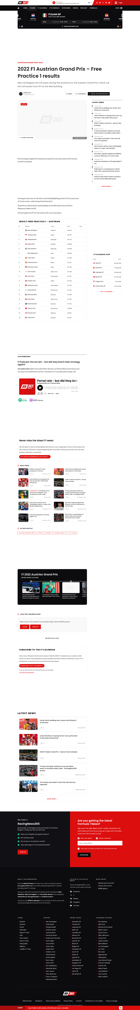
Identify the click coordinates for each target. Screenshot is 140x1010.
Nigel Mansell (102, 954)
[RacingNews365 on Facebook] (100, 2)
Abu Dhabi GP (76, 974)
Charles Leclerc (47, 897)
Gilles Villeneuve (103, 935)
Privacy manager (111, 1001)
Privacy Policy (68, 1001)
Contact (79, 1001)
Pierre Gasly (50, 960)
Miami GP (75, 930)
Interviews (66, 8)
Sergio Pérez (50, 949)
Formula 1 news (59, 533)
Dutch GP (75, 952)
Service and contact (105, 886)
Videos (75, 8)
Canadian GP (76, 932)
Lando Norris (22, 897)
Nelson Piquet (102, 968)
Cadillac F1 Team (25, 949)
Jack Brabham (103, 971)
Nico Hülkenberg (51, 965)
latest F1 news (28, 883)
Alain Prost (101, 924)
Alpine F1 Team (25, 932)
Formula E (93, 8)
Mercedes (23, 930)
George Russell (33, 897)
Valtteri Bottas (50, 954)
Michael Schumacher (105, 927)
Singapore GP (76, 963)
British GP (75, 943)
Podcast (83, 8)
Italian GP (75, 954)
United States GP (77, 965)
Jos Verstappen (103, 946)
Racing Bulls (23, 943)
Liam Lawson (50, 971)
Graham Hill (102, 965)
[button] (33, 17)
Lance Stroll (50, 963)
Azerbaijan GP (76, 960)
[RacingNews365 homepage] (19, 8)
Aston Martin (24, 938)
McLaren (22, 924)
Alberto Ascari (102, 930)
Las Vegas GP (76, 968)
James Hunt (102, 938)
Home (25, 8)
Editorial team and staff (106, 883)
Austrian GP (76, 941)
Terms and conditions (53, 1001)
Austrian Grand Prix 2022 (30, 62)
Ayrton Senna (102, 932)
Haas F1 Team (24, 941)
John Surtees (102, 974)
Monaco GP (76, 935)
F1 (67, 533)
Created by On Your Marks (94, 1001)
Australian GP (76, 921)
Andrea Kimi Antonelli (53, 938)
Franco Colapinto (51, 976)
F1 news (32, 8)
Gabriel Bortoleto (51, 979)
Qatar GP (75, 971)
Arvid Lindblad (50, 957)
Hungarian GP (76, 949)
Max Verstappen (31, 894)
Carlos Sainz (50, 946)
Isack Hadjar (50, 941)
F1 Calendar (42, 8)
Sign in (23, 852)
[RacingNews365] (23, 2)
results (25, 213)
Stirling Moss (102, 957)
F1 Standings (54, 8)
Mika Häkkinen (103, 943)
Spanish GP (75, 957)
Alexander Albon (51, 968)
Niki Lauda (101, 952)
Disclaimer (38, 1001)
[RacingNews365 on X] (103, 2)
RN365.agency (103, 888)
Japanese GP (76, 927)
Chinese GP (76, 924)
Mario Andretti (103, 976)
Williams (22, 946)
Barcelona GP (76, 938)
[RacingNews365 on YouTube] (109, 2)
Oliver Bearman (51, 974)
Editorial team (27, 1001)
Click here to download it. (26, 672)
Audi (21, 935)
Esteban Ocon (50, 952)
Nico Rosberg (102, 921)
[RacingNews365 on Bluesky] (106, 2)
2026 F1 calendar (34, 901)
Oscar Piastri (50, 943)
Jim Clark (101, 949)
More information (71, 26)
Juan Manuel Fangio (105, 960)
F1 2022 (40, 533)
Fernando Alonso (46, 894)
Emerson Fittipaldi (104, 963)
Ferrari (22, 927)
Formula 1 (48, 533)
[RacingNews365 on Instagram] (96, 2)
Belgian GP (75, 946)
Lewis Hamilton (43, 206)
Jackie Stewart (103, 941)
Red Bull (53, 198)
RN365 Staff (27, 92)
